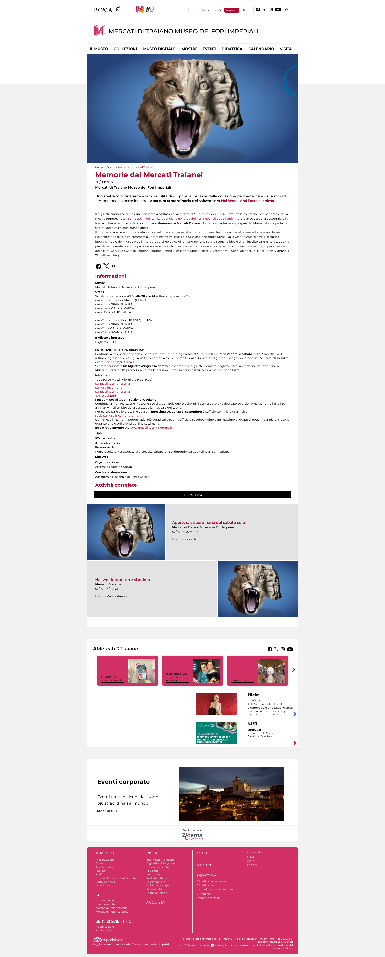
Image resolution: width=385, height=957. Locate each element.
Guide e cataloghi (158, 885)
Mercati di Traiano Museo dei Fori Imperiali (183, 31)
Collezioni (125, 49)
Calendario (261, 49)
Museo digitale (159, 49)
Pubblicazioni (105, 926)
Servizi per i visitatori (159, 867)
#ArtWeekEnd (105, 395)
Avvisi (251, 860)
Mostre (190, 49)
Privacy (218, 945)
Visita (286, 49)
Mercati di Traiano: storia (112, 908)
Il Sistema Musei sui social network (177, 677)
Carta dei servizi (106, 881)
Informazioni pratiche (160, 859)
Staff (99, 874)
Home (99, 167)
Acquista (231, 10)
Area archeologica (108, 900)
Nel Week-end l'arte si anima (247, 201)
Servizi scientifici (114, 921)
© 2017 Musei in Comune (194, 945)
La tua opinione (156, 892)
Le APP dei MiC (156, 881)
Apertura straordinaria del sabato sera (208, 522)
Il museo (99, 49)
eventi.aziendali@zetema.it (114, 362)
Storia (99, 863)
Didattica (232, 49)
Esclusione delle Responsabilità (243, 945)
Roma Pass (153, 874)
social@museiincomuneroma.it (118, 415)
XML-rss (288, 948)
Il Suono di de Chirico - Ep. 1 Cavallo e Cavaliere (265, 734)
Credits (267, 945)
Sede (101, 895)
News (250, 856)
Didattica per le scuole (211, 881)
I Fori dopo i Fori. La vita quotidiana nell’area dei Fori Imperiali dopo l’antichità (183, 218)
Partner (252, 864)
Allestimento (104, 867)
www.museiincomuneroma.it (151, 427)
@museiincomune (108, 387)
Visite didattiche (157, 878)
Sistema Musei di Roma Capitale (117, 878)
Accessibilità (154, 889)
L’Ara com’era (160, 354)
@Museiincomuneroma (112, 383)
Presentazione (105, 859)
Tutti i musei (210, 10)
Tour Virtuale (239, 680)
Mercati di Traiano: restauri (113, 911)
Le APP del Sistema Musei (111, 678)
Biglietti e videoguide (160, 863)
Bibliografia (103, 930)
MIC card (152, 870)
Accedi (246, 10)
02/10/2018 (270, 708)
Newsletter (103, 885)
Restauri (101, 870)
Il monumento (105, 904)
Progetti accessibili (209, 897)
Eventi (209, 49)
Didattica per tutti (208, 885)
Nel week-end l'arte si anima (122, 579)
